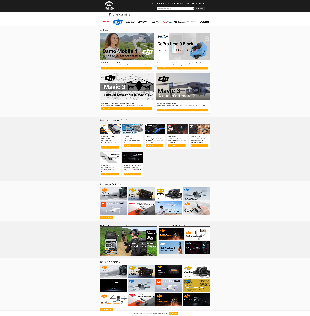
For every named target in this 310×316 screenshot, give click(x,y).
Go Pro (188, 248)
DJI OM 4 (108, 65)
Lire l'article (106, 68)
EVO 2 (171, 139)
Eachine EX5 (128, 137)
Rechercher (199, 8)
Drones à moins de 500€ (173, 211)
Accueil (152, 3)
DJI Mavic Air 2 (196, 137)
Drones (115, 197)
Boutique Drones (162, 3)
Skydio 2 (149, 137)
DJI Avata (169, 193)
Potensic (160, 211)
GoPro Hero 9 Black (197, 246)
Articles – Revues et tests (194, 3)
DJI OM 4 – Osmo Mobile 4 (110, 63)
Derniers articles (110, 262)
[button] (163, 3)
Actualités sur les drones (170, 195)
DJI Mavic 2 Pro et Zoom (132, 165)
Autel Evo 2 (172, 137)
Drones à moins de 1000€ (197, 197)
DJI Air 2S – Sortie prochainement (107, 137)
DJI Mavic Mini (106, 165)
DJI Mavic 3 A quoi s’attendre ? (168, 103)
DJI (111, 197)
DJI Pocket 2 (171, 246)
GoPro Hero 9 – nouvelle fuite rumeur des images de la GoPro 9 (179, 63)
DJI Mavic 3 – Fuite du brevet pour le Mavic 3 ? (117, 103)
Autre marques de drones (108, 209)
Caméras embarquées (177, 3)
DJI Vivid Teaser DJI (169, 270)
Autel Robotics (132, 211)
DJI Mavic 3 (115, 105)
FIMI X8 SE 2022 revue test (113, 206)
